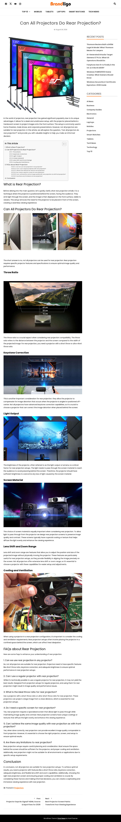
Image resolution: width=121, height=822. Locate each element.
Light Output (17, 156)
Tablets (49, 11)
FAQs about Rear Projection (17, 165)
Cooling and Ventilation (21, 162)
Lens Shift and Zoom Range (22, 160)
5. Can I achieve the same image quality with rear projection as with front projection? (40, 174)
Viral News (61, 818)
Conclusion (11, 178)
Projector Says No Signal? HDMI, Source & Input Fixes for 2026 (23, 801)
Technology (92, 147)
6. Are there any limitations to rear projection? (29, 176)
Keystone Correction (20, 154)
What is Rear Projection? (15, 147)
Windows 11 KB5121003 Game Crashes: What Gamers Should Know (100, 75)
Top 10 (25, 11)
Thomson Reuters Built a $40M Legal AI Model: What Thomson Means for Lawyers (100, 47)
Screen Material (18, 158)
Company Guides (94, 110)
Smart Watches (77, 11)
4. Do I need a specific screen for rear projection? (29, 172)
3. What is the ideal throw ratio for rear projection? (30, 170)
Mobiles (38, 11)
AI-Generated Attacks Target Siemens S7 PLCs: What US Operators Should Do (100, 57)
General (90, 118)
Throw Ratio (17, 152)
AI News (90, 101)
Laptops (61, 11)
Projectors (19, 788)
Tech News (94, 11)
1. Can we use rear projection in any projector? (28, 167)
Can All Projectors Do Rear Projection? (21, 150)
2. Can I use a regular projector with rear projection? (30, 168)
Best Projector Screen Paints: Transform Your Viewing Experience (60, 801)
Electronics (91, 114)
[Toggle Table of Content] (63, 144)
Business (90, 105)
